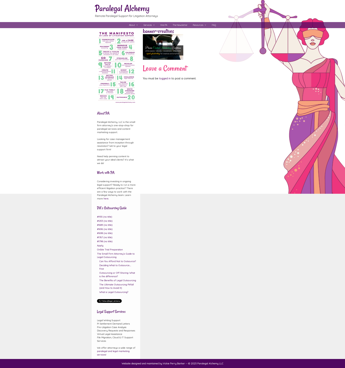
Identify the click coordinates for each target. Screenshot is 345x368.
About (132, 25)
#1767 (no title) (104, 237)
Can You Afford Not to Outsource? (117, 261)
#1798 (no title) (105, 241)
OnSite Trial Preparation (110, 249)
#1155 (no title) (104, 216)
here (106, 198)
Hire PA (163, 25)
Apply (100, 245)
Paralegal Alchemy (122, 8)
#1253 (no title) (105, 220)
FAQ (214, 25)
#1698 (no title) (105, 233)
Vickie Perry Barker (174, 363)
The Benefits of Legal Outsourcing (117, 280)
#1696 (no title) (105, 229)
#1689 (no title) (105, 224)
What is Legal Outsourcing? (113, 292)
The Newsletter (180, 25)
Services (148, 25)
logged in (165, 78)
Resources (198, 25)
